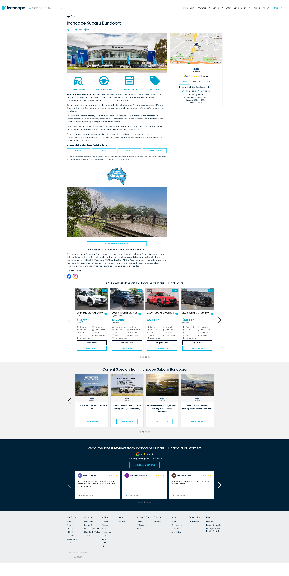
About (266, 8)
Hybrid (104, 535)
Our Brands (188, 8)
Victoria (87, 535)
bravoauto (72, 539)
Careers (175, 528)
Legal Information (214, 525)
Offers (228, 8)
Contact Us (176, 525)
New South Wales (92, 532)
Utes (104, 542)
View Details (91, 348)
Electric (105, 525)
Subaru (70, 525)
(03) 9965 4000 (206, 91)
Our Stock (202, 8)
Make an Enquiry (129, 89)
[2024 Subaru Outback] (91, 299)
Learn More (92, 421)
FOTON (70, 542)
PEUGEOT (71, 528)
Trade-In (129, 150)
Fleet (104, 546)
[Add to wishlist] (106, 314)
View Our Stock (78, 89)
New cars (88, 522)
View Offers (155, 89)
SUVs (104, 528)
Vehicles (216, 8)
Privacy (209, 522)
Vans (104, 539)
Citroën (70, 535)
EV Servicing (142, 525)
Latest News (176, 532)
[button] (191, 485)
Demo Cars (89, 525)
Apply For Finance (154, 150)
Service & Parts (240, 8)
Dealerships (279, 8)
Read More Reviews (144, 465)
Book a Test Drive (104, 89)
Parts (104, 150)
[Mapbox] (176, 62)
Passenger (106, 532)
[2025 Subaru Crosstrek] (162, 299)
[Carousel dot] (140, 357)
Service (78, 150)
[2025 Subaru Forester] (127, 299)
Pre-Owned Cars (91, 528)
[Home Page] (13, 8)
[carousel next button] (219, 320)
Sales (184, 81)
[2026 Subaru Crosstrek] (197, 299)
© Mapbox (217, 63)
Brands (70, 522)
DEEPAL (70, 532)
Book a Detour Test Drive (116, 244)
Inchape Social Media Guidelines (214, 529)
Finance (256, 8)
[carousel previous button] (69, 320)
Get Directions (190, 91)
